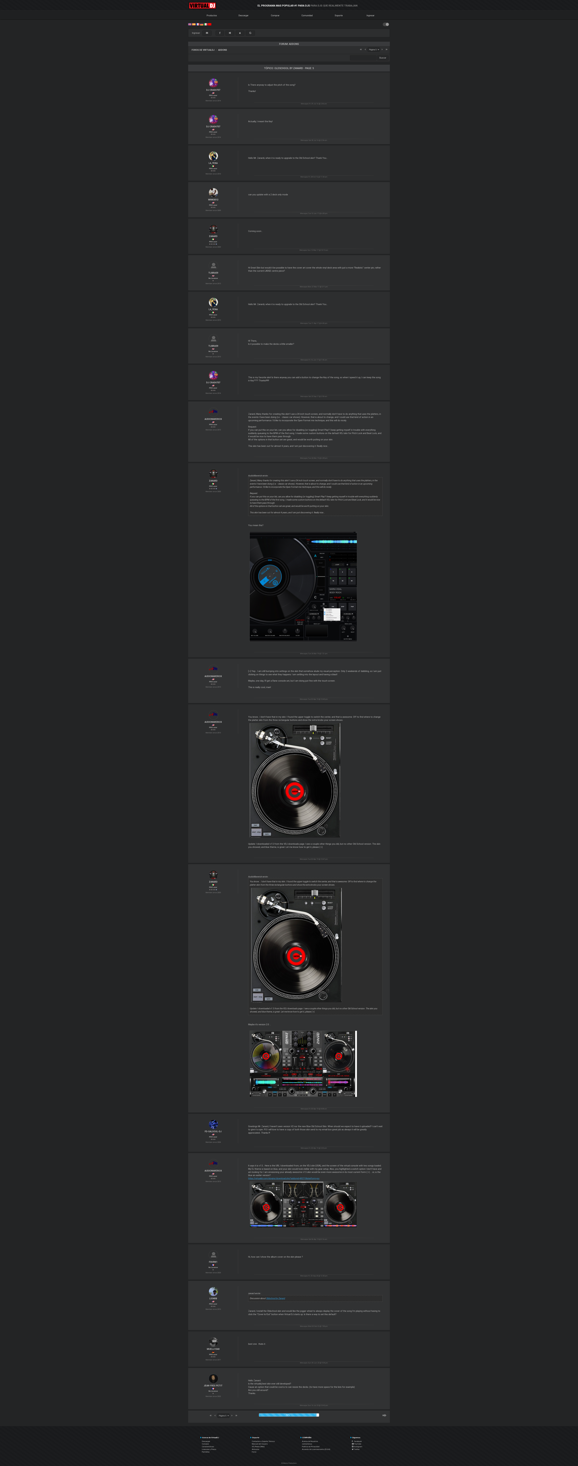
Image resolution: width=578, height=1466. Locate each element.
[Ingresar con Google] (250, 33)
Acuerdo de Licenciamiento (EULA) (316, 1449)
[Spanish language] (193, 24)
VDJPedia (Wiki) (258, 1447)
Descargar (244, 15)
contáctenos (307, 1444)
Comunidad (307, 15)
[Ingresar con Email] (207, 33)
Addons (222, 50)
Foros (254, 1452)
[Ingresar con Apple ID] (240, 33)
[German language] (201, 24)
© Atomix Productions (289, 1463)
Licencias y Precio (209, 1449)
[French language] (197, 24)
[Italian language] (205, 24)
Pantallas (206, 1452)
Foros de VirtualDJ (203, 50)
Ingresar (370, 15)
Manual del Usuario (260, 1444)
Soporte (339, 15)
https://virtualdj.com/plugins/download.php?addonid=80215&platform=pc (284, 1178)
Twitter (357, 1449)
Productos (212, 15)
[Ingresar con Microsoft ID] (229, 33)
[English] (189, 24)
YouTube (357, 1444)
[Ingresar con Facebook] (220, 33)
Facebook (357, 1441)
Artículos (255, 1449)
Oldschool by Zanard (275, 1298)
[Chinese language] (209, 24)
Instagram (357, 1447)
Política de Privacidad (310, 1447)
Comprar (275, 15)
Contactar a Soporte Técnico (263, 1441)
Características (208, 1447)
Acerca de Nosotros (310, 1441)
